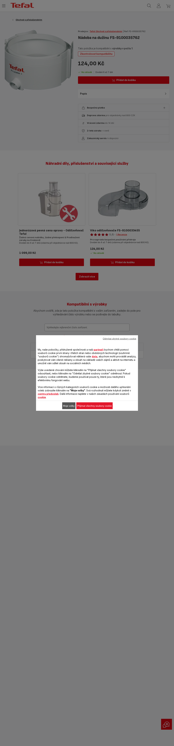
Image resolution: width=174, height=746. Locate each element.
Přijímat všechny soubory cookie (94, 405)
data (94, 356)
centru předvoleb (48, 393)
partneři (98, 349)
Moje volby (69, 405)
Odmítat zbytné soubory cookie (119, 338)
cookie (42, 397)
